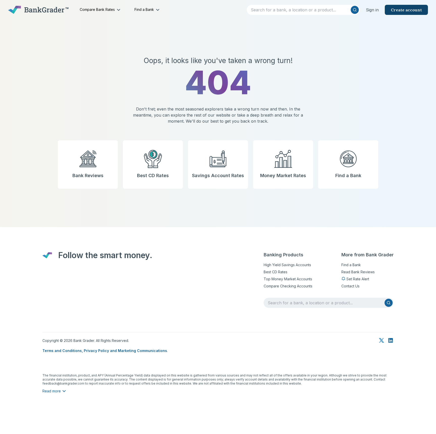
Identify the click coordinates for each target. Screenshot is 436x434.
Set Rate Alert (357, 279)
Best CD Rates (275, 272)
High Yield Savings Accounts (287, 265)
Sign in (372, 9)
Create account (406, 9)
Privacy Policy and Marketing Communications (125, 350)
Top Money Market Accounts (288, 279)
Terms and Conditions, (63, 350)
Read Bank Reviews (358, 272)
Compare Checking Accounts (288, 286)
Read (51, 391)
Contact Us (350, 286)
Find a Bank (351, 265)
